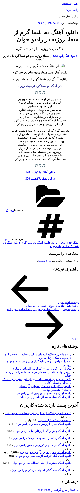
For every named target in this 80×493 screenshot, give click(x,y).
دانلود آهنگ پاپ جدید (65, 55)
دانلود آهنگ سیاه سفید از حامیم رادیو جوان (45, 396)
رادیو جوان (72, 9)
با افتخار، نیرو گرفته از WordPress (58, 489)
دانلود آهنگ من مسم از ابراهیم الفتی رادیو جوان (42, 393)
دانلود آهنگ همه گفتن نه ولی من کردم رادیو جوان (41, 470)
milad (41, 22)
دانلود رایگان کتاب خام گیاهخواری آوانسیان (45, 386)
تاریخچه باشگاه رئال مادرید (54, 357)
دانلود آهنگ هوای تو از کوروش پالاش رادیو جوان (42, 445)
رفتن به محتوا (70, 3)
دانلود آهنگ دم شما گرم (36, 242)
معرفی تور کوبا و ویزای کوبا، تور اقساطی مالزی (41, 368)
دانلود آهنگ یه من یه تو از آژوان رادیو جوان (45, 452)
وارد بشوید (44, 260)
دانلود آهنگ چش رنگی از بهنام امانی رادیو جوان (42, 430)
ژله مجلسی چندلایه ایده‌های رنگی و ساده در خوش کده (38, 354)
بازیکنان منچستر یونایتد (57, 389)
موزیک (10, 210)
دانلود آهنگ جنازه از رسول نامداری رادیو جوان (43, 423)
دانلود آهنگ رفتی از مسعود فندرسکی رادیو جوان (41, 438)
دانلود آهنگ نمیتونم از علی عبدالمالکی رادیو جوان (41, 462)
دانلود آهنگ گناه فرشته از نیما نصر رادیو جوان (43, 455)
